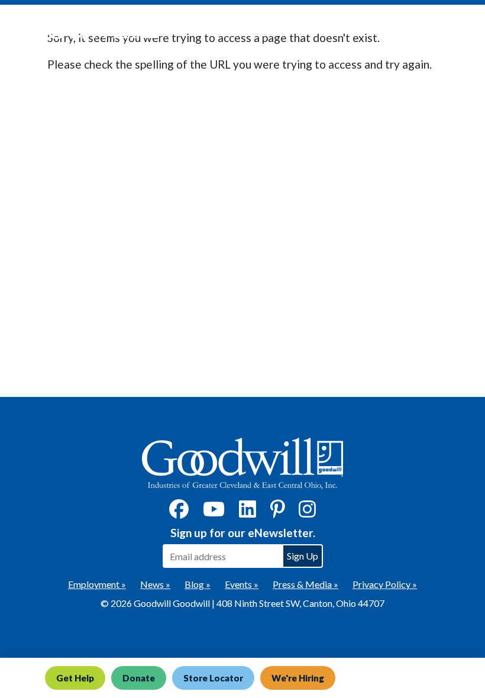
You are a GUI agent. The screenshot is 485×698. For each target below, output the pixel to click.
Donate (138, 678)
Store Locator (213, 678)
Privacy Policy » (385, 584)
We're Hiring (297, 678)
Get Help (75, 678)
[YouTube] (214, 512)
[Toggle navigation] (458, 30)
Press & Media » (305, 584)
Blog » (198, 584)
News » (155, 584)
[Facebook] (179, 512)
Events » (241, 584)
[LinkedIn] (247, 512)
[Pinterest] (277, 512)
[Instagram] (307, 512)
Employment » (97, 584)
